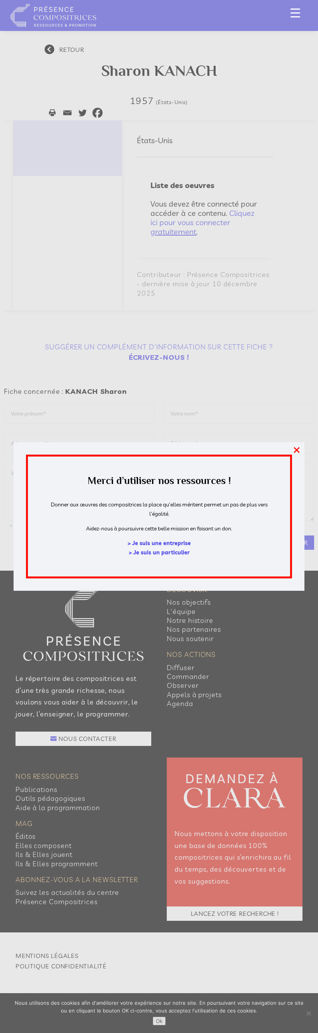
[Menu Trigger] (295, 12)
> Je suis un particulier (159, 552)
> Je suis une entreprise (159, 543)
